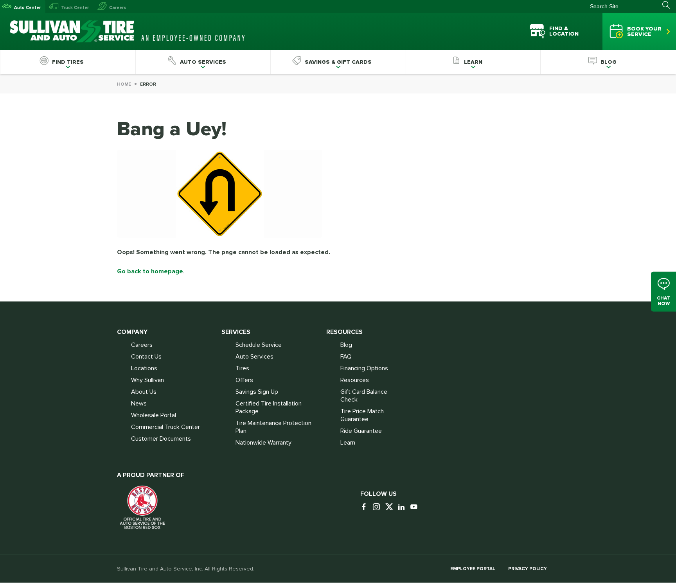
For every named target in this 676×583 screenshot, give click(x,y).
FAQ (346, 357)
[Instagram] (378, 507)
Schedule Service (259, 345)
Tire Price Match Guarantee (362, 415)
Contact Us (146, 357)
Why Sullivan (147, 380)
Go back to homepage (150, 271)
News (139, 403)
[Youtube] (415, 507)
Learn (347, 443)
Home (124, 84)
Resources (354, 380)
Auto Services (254, 357)
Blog (346, 345)
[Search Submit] (669, 5)
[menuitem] (67, 62)
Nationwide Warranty (263, 443)
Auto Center (27, 7)
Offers (244, 380)
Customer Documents (161, 439)
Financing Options (364, 368)
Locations (144, 368)
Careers (117, 7)
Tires (242, 368)
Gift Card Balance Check (363, 396)
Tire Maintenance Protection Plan (273, 427)
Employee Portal (472, 569)
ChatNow (663, 301)
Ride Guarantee (361, 431)
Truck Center (75, 7)
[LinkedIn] (403, 507)
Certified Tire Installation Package (269, 407)
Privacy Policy (527, 569)
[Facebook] (365, 507)
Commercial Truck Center (165, 427)
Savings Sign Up (257, 392)
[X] (390, 507)
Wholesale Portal (153, 415)
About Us (143, 392)
